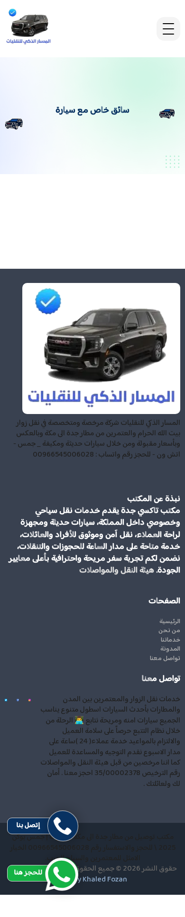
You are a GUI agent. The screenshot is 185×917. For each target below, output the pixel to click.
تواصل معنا (165, 659)
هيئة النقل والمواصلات (116, 571)
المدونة (170, 649)
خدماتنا (170, 640)
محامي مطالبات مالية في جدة (143, 899)
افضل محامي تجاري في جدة (145, 910)
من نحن (169, 631)
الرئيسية (169, 622)
